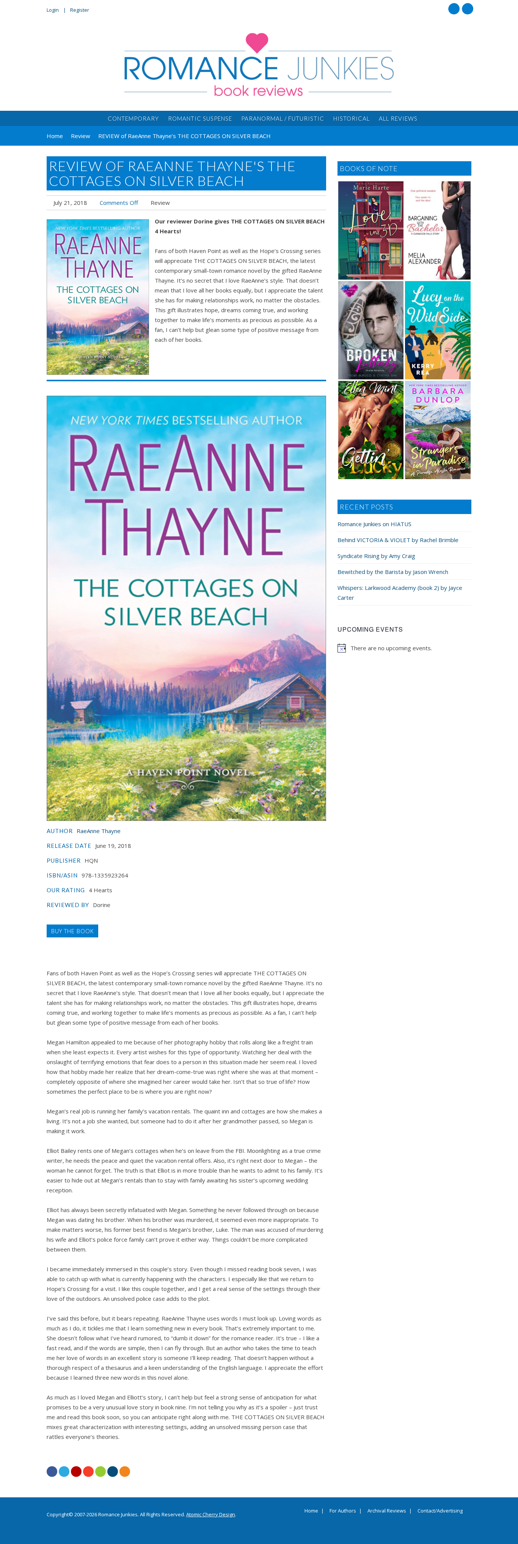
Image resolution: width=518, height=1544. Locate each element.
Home (311, 1511)
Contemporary (133, 118)
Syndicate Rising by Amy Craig (376, 556)
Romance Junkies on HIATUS (374, 524)
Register (79, 9)
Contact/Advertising (440, 1511)
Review (160, 202)
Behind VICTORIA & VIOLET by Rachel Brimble (397, 540)
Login (53, 9)
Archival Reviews (386, 1511)
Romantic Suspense (200, 118)
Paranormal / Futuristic (282, 118)
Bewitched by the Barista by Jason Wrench (392, 571)
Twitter (467, 8)
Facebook (454, 8)
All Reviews (398, 118)
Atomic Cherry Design (210, 1514)
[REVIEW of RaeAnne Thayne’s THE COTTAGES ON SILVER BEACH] (98, 297)
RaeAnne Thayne (99, 831)
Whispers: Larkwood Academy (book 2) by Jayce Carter (399, 592)
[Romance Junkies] (259, 64)
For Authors (343, 1511)
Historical (351, 118)
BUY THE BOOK (72, 931)
